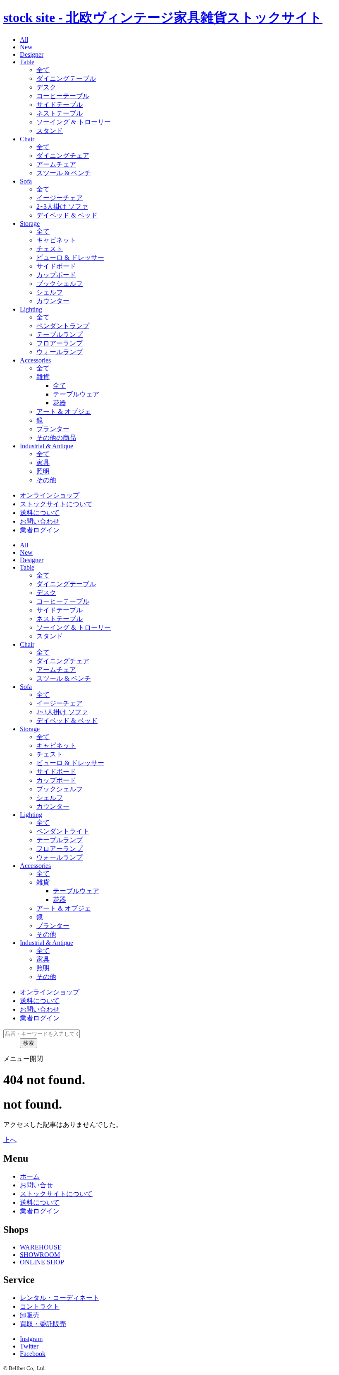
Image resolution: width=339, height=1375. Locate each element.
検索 (28, 1043)
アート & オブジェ (63, 411)
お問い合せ (36, 1185)
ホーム (30, 1176)
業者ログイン (40, 530)
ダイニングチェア (62, 155)
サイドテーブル (59, 104)
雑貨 (43, 376)
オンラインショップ (49, 495)
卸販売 (30, 1315)
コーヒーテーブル (62, 95)
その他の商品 (56, 437)
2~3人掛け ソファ (62, 206)
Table (27, 61)
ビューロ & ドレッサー (70, 257)
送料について (40, 512)
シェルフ (49, 292)
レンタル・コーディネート (59, 1297)
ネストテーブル (59, 113)
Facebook (32, 1353)
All (24, 39)
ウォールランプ (59, 351)
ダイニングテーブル (66, 78)
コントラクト (40, 1306)
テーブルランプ (59, 334)
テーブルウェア (76, 394)
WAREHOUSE (41, 1247)
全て (43, 69)
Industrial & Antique (46, 445)
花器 (59, 402)
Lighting (31, 309)
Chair (27, 139)
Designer (31, 54)
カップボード (56, 274)
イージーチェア (59, 197)
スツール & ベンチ (63, 172)
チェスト (49, 248)
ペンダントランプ (62, 325)
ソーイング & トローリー (73, 122)
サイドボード (56, 266)
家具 (43, 462)
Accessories (35, 360)
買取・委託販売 (43, 1323)
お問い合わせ (40, 521)
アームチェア (56, 164)
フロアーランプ (59, 343)
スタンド (49, 130)
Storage (30, 223)
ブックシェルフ (59, 283)
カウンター (52, 300)
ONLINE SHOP (42, 1262)
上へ (10, 1139)
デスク (46, 87)
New (26, 47)
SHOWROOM (40, 1254)
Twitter (29, 1346)
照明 (43, 471)
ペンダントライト (62, 831)
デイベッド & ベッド (67, 215)
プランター (52, 429)
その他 (46, 479)
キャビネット (56, 240)
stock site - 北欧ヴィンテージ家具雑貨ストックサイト (162, 17)
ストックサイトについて (56, 503)
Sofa (26, 181)
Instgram (31, 1338)
